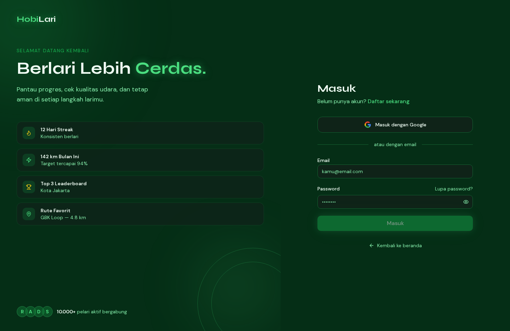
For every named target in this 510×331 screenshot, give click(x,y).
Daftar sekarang (389, 101)
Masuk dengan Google (400, 125)
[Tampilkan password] (466, 202)
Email (323, 160)
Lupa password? (454, 189)
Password (328, 188)
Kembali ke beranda (399, 245)
